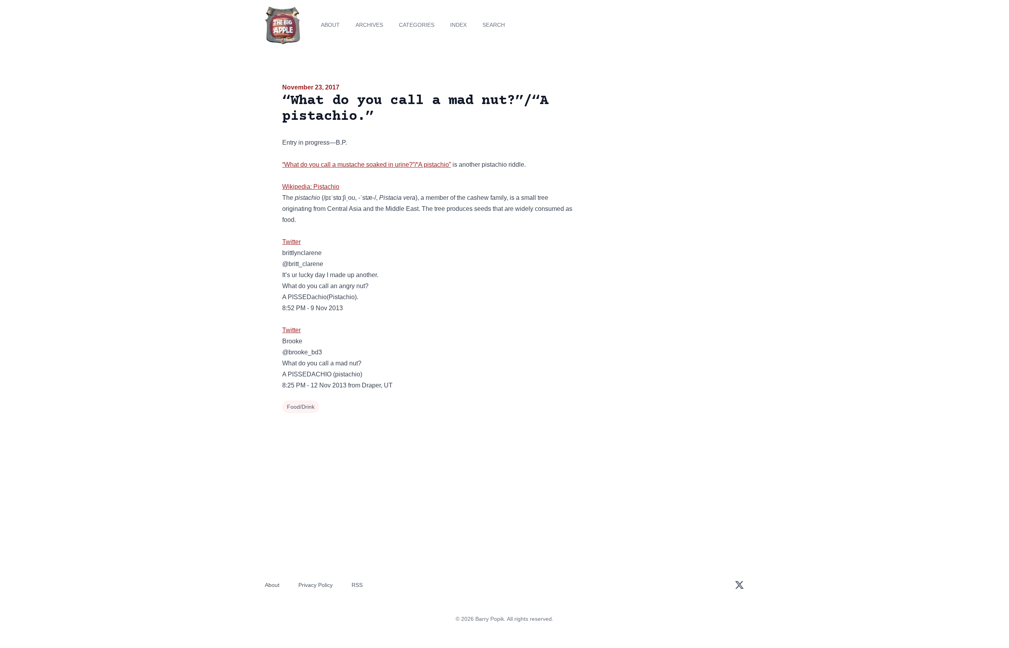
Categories (416, 25)
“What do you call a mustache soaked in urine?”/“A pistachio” (366, 164)
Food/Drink (301, 407)
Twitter (291, 241)
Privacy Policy (315, 585)
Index (458, 25)
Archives (369, 25)
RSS (357, 585)
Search (493, 25)
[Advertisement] (656, 143)
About (330, 25)
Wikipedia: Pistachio (310, 186)
